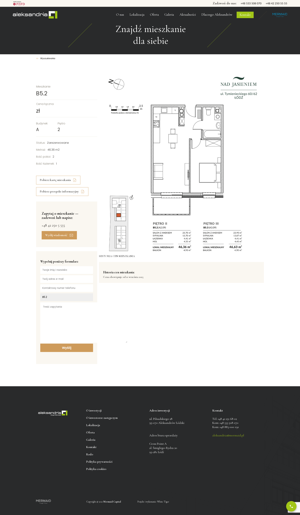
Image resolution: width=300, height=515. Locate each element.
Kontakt (245, 15)
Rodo (89, 454)
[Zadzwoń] (291, 506)
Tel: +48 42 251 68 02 (224, 419)
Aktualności (188, 15)
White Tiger (163, 501)
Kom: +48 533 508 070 (225, 423)
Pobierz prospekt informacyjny (59, 191)
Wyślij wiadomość (56, 235)
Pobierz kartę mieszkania (55, 180)
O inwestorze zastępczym (128, 8)
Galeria (169, 15)
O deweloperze (122, 16)
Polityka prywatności (99, 462)
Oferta (154, 15)
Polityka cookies (96, 469)
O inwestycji (94, 410)
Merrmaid (279, 15)
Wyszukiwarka (47, 58)
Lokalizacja (93, 425)
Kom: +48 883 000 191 (225, 427)
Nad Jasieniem (35, 15)
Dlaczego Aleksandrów (216, 15)
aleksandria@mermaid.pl (228, 435)
